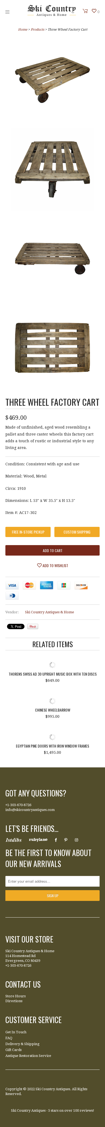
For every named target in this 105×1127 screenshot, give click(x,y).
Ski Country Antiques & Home (49, 612)
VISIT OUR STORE (29, 939)
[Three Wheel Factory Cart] (52, 81)
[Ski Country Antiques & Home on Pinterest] (65, 840)
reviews (86, 1110)
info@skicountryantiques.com (30, 810)
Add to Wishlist (55, 565)
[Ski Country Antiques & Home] (51, 15)
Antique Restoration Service (28, 1056)
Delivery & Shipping (22, 1044)
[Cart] (85, 11)
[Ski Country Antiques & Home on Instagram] (76, 840)
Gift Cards (13, 1050)
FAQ (8, 1038)
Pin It (32, 626)
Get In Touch (15, 1032)
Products (37, 29)
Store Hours (15, 996)
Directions (13, 1001)
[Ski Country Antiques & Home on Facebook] (56, 840)
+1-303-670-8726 (18, 805)
